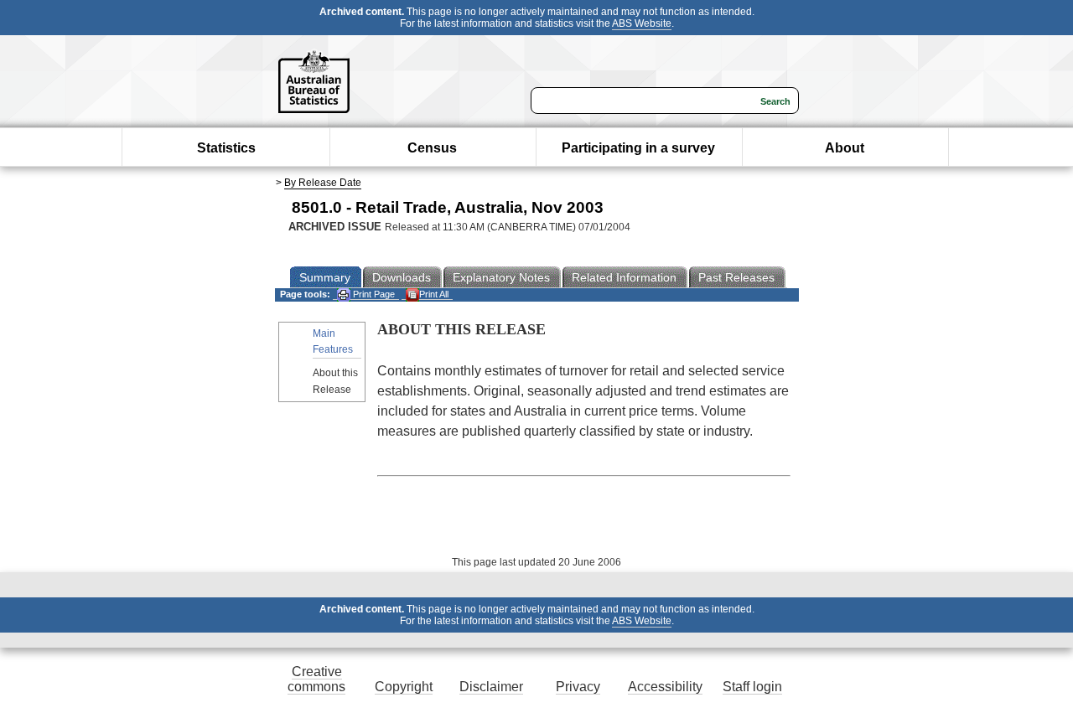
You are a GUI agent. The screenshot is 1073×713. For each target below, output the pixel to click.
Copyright (404, 686)
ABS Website (641, 23)
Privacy (578, 686)
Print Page (372, 294)
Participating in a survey (638, 148)
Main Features (333, 341)
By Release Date (322, 183)
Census (432, 148)
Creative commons (316, 679)
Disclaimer (491, 686)
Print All (433, 294)
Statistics (226, 148)
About (844, 148)
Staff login (752, 686)
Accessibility (665, 686)
